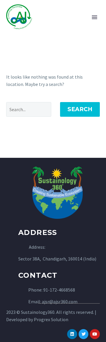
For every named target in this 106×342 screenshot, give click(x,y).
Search (79, 109)
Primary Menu (94, 17)
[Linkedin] (72, 334)
